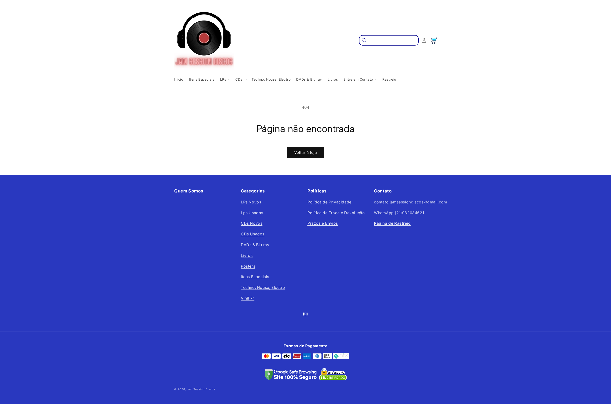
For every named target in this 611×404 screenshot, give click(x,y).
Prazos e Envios (322, 223)
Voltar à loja (305, 152)
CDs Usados (252, 234)
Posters (248, 266)
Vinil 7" (247, 298)
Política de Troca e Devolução (336, 212)
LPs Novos (251, 202)
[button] (225, 79)
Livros (247, 255)
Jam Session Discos (201, 389)
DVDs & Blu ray (255, 244)
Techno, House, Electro (263, 287)
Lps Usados (252, 212)
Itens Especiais (255, 276)
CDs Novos (251, 223)
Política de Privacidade (329, 202)
